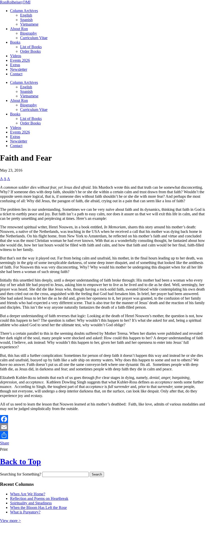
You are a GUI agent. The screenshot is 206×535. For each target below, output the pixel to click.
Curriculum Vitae (33, 38)
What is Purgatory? (25, 512)
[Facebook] (103, 419)
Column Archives (24, 11)
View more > (10, 520)
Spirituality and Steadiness (31, 503)
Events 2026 (20, 60)
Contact (16, 74)
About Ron (19, 29)
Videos (15, 56)
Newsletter (18, 69)
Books (15, 42)
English (26, 15)
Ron (15, 2)
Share (4, 443)
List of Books (31, 47)
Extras (15, 65)
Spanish (26, 20)
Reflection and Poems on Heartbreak (39, 498)
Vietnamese (29, 24)
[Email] (103, 427)
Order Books (30, 51)
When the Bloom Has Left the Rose (38, 507)
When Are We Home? (27, 494)
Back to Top (20, 461)
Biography (28, 33)
